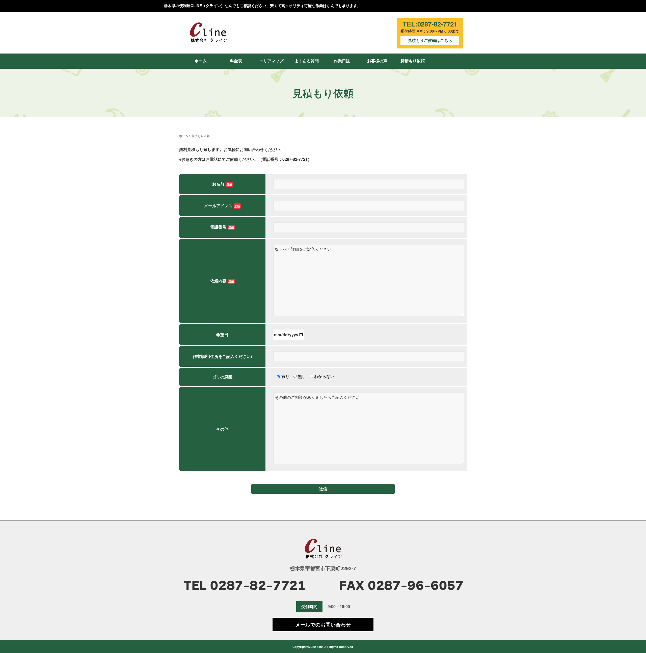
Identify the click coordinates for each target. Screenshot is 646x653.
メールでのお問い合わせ (323, 624)
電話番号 (222, 227)
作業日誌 (342, 61)
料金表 (236, 61)
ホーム (201, 61)
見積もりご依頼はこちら (430, 40)
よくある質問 (306, 61)
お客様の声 (377, 61)
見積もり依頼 (412, 61)
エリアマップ (271, 61)
